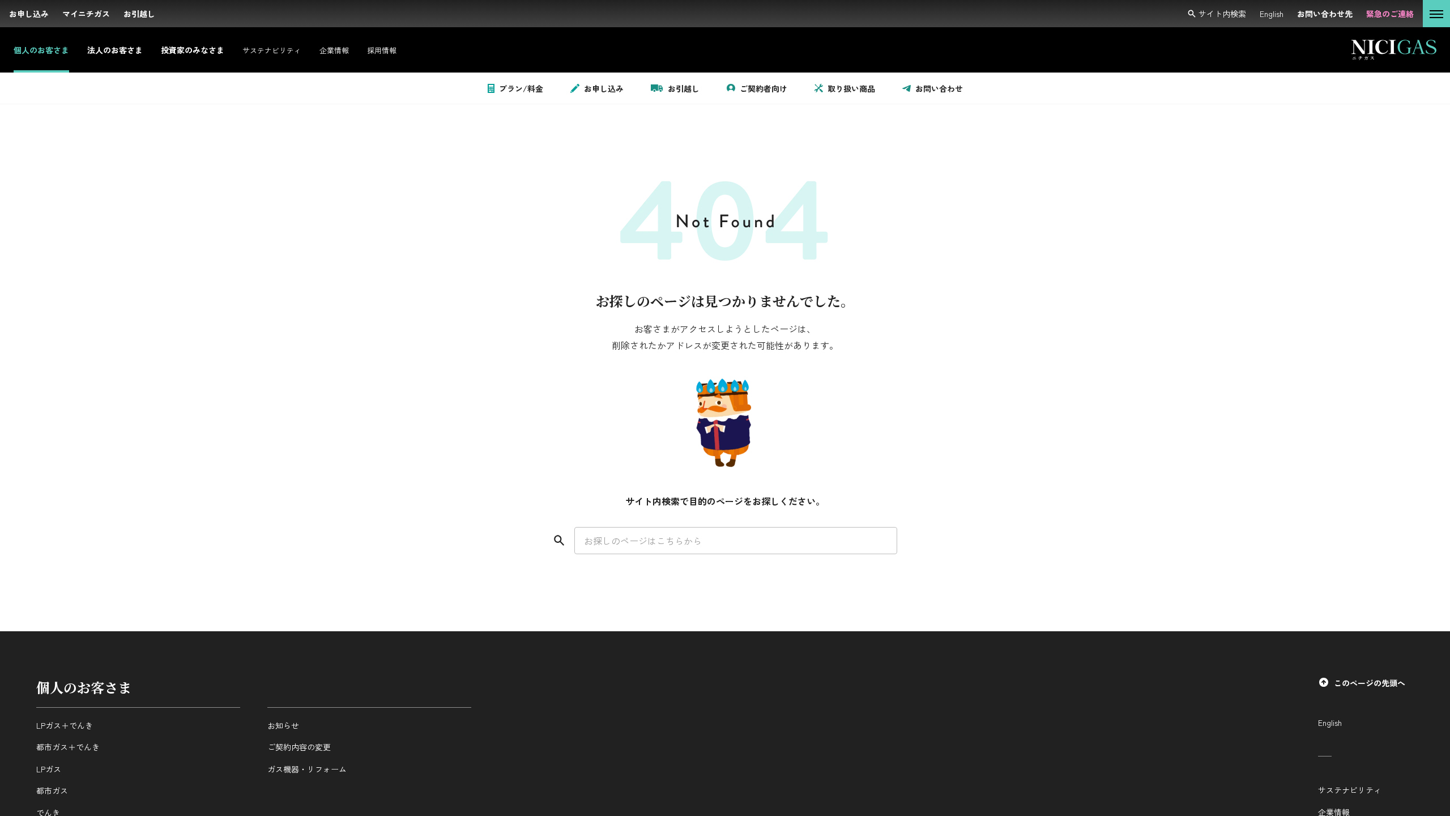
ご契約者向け (763, 88)
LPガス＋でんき (64, 725)
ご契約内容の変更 (299, 747)
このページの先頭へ (1369, 682)
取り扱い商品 (851, 88)
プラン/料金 (521, 88)
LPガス (48, 769)
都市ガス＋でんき (68, 747)
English (1330, 722)
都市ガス (52, 790)
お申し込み (604, 88)
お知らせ (283, 725)
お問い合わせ (939, 88)
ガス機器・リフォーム (307, 769)
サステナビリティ (1349, 790)
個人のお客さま (83, 687)
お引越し (684, 88)
